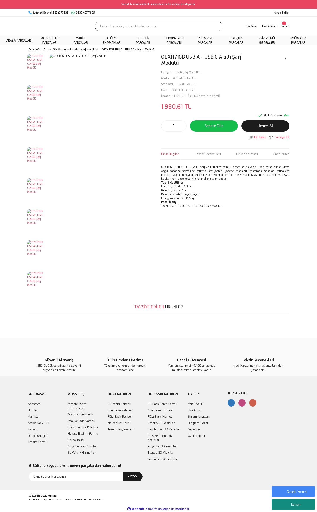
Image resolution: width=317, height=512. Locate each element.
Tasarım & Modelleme (163, 459)
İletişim (296, 505)
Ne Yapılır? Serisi (119, 423)
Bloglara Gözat (198, 423)
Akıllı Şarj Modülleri (188, 72)
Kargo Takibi (76, 440)
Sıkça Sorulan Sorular (82, 446)
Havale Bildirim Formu (83, 433)
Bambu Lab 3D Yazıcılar (164, 429)
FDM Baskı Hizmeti (160, 416)
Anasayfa (34, 404)
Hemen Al (265, 126)
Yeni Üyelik (195, 404)
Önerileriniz (281, 154)
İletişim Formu (37, 442)
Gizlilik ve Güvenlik (80, 414)
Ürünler (33, 410)
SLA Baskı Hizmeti (160, 410)
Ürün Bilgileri (170, 154)
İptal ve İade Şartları (81, 421)
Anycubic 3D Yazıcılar (162, 446)
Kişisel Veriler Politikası (83, 427)
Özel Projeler (196, 436)
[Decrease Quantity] (165, 126)
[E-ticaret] (158, 509)
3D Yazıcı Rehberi (119, 404)
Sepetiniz (194, 429)
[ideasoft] (135, 509)
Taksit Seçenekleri (208, 154)
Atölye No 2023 (38, 423)
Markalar (34, 416)
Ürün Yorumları (247, 154)
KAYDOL (133, 476)
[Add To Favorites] (285, 56)
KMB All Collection (185, 78)
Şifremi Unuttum (199, 416)
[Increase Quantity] (182, 126)
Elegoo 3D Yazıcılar (161, 452)
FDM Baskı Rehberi (120, 416)
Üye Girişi (194, 410)
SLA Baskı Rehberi (120, 410)
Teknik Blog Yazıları (120, 429)
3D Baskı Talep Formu (162, 404)
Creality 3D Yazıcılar (161, 423)
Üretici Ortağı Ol (38, 436)
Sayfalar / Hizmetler (81, 452)
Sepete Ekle (214, 126)
